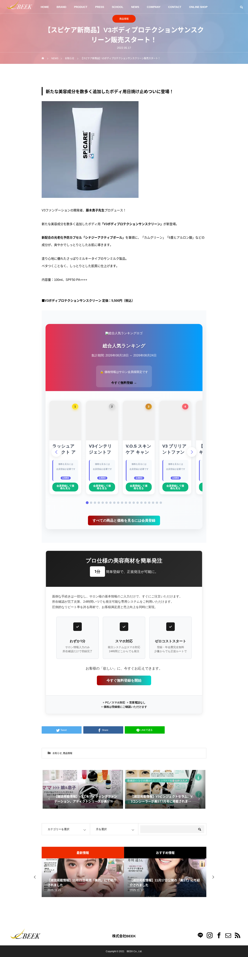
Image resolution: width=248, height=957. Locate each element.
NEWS (135, 7)
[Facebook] (219, 935)
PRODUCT (80, 7)
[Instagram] (209, 935)
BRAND (61, 7)
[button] (87, 502)
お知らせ (57, 753)
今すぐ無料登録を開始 (124, 680)
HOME (45, 7)
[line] (200, 935)
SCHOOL (117, 7)
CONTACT (174, 7)
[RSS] (237, 935)
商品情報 (124, 18)
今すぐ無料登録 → (124, 382)
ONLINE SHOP (198, 7)
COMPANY (153, 7)
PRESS (99, 7)
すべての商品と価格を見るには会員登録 (124, 520)
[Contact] (228, 935)
